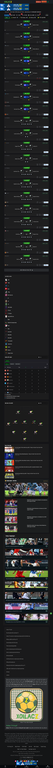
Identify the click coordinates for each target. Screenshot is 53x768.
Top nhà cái (38, 2)
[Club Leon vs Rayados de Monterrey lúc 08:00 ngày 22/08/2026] (26, 260)
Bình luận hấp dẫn (9, 655)
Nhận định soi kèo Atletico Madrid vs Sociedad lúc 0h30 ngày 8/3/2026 (37, 500)
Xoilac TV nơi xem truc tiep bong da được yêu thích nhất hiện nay (18, 636)
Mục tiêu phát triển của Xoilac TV (12, 632)
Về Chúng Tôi (10, 746)
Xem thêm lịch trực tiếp (25, 270)
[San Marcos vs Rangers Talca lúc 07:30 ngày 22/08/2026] (26, 235)
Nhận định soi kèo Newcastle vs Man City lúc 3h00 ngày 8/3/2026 (20, 494)
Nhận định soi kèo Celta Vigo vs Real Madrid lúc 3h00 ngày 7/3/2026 (36, 526)
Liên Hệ (30, 746)
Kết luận (7, 671)
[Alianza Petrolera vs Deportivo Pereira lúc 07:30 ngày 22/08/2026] (26, 198)
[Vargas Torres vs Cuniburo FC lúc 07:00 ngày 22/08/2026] (26, 147)
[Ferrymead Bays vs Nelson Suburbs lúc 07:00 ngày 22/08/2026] (26, 122)
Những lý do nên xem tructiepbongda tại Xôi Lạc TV (15, 665)
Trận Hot (15, 17)
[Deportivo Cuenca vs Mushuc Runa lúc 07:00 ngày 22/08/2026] (26, 185)
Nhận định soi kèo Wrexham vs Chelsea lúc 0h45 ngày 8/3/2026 (37, 509)
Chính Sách (24, 746)
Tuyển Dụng (43, 746)
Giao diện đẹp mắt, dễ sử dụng (11, 642)
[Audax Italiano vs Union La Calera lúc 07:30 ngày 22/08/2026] (26, 210)
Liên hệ (7, 675)
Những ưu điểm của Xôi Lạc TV (12, 639)
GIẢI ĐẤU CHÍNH (8, 276)
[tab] (7, 15)
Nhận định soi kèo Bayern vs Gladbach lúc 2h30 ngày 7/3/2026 (36, 517)
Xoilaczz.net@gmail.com (28, 757)
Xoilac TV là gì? (9, 629)
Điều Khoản (17, 746)
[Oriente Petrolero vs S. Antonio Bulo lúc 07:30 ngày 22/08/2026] (26, 223)
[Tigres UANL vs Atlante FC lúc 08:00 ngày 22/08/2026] (26, 248)
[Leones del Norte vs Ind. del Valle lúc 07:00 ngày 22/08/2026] (26, 135)
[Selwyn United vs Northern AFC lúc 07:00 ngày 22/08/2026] (26, 160)
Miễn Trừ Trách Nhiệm (22, 749)
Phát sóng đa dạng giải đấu (11, 645)
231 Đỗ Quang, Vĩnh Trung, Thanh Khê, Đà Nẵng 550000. (28, 751)
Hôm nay (33, 17)
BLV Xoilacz (24, 17)
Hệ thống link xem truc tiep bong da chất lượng (14, 658)
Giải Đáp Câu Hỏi (32, 749)
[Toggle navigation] (48, 2)
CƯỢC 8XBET (44, 1)
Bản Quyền (36, 746)
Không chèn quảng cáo (10, 662)
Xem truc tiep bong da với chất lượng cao (13, 649)
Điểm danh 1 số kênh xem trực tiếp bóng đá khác (15, 668)
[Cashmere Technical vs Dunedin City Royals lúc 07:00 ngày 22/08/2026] (26, 172)
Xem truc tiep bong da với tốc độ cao (13, 652)
